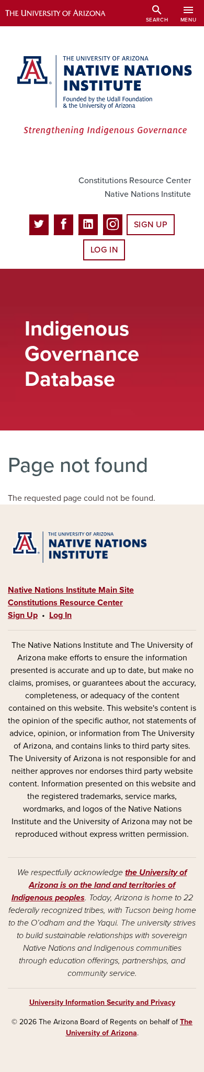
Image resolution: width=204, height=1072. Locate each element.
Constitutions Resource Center (134, 180)
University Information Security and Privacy (102, 1002)
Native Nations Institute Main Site (71, 590)
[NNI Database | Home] (102, 96)
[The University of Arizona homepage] (63, 13)
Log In (104, 250)
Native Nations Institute (148, 194)
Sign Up (150, 224)
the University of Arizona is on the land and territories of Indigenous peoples (99, 885)
